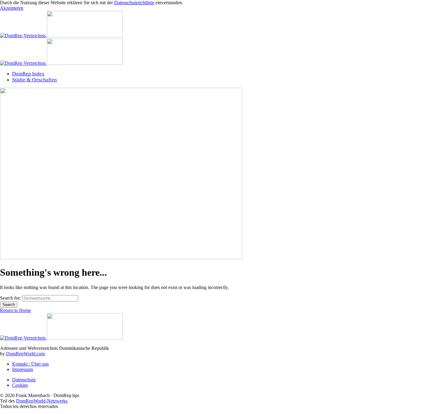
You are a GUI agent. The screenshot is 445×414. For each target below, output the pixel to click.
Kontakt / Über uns (30, 363)
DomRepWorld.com (25, 353)
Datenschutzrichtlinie (134, 2)
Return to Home (15, 310)
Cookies (20, 385)
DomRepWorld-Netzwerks (42, 400)
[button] (11, 8)
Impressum (22, 369)
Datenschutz (24, 379)
